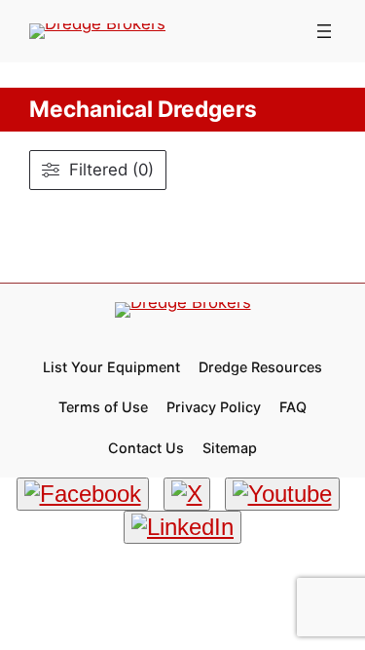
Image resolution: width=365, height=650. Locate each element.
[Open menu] (324, 31)
